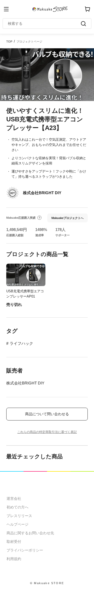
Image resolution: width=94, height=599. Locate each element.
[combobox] (44, 23)
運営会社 (14, 498)
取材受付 (14, 541)
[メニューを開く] (6, 9)
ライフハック (21, 343)
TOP (9, 41)
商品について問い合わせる (47, 414)
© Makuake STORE (47, 583)
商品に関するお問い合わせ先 (30, 533)
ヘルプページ (17, 524)
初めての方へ (17, 507)
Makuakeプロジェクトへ (67, 218)
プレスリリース (19, 516)
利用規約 (14, 559)
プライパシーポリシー (25, 550)
